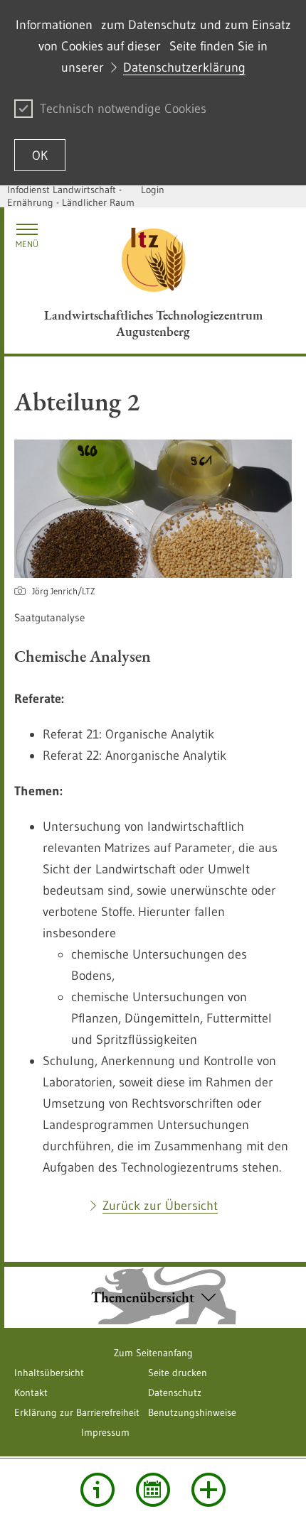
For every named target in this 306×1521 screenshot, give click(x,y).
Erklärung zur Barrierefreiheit (76, 1412)
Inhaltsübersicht (49, 1372)
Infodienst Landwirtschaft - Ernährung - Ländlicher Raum (70, 196)
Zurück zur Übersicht (160, 1206)
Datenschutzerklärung (184, 67)
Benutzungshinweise (192, 1412)
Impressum (105, 1432)
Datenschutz (174, 1392)
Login (152, 189)
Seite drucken (177, 1372)
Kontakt (31, 1392)
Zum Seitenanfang (153, 1352)
